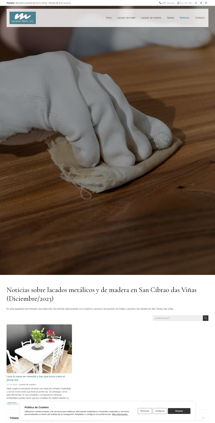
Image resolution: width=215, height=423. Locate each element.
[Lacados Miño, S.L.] (23, 18)
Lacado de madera (27, 384)
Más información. (120, 414)
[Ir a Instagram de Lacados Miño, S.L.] (206, 3)
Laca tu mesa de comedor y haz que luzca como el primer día (36, 378)
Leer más (12, 403)
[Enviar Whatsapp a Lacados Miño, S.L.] (196, 3)
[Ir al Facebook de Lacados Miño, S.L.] (201, 3)
